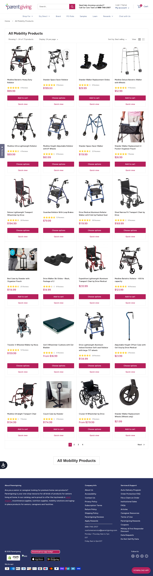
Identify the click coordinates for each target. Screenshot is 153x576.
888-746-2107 (104, 8)
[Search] (72, 6)
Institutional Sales (129, 501)
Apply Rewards (91, 521)
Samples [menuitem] (83, 16)
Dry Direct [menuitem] (43, 16)
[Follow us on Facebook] (133, 556)
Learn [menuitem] (95, 16)
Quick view (22, 104)
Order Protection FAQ (130, 494)
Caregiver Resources (130, 513)
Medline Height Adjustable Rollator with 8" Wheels (58, 147)
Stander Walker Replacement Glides (94, 80)
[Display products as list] (143, 39)
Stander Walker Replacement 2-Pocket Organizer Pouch (128, 147)
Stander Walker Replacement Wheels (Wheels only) (127, 415)
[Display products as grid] (139, 39)
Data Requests (127, 535)
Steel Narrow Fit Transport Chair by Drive (130, 213)
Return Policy (91, 509)
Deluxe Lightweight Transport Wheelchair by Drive (20, 213)
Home (7, 21)
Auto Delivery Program (131, 490)
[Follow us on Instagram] (142, 556)
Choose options (58, 98)
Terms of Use (127, 517)
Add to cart (23, 98)
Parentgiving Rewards (130, 521)
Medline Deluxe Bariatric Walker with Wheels (128, 81)
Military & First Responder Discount (132, 529)
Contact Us (90, 498)
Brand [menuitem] (58, 16)
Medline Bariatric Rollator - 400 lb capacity (129, 280)
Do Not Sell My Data (130, 539)
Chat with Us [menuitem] (124, 16)
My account (121, 8)
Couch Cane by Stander (53, 414)
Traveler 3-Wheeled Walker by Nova (22, 345)
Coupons (125, 525)
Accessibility (90, 494)
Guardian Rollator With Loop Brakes (58, 212)
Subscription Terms (93, 505)
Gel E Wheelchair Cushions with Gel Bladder (58, 346)
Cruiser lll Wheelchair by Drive (91, 414)
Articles (124, 509)
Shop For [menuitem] (26, 16)
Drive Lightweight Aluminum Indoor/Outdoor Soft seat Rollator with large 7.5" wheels (93, 348)
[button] (139, 6)
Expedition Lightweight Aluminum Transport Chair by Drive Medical (93, 280)
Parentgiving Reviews (94, 517)
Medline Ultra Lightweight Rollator (22, 146)
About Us (89, 490)
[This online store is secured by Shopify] (12, 558)
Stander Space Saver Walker (91, 146)
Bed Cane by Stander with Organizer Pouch (18, 280)
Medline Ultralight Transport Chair (21, 414)
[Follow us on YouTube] (146, 556)
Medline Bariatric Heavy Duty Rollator (19, 81)
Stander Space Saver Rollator (55, 80)
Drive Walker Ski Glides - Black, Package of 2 (56, 280)
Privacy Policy (91, 501)
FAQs (123, 505)
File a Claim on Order (130, 498)
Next (140, 445)
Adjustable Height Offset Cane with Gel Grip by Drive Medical (130, 346)
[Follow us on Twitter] (137, 556)
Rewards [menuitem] (107, 16)
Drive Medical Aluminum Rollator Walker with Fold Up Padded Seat (93, 213)
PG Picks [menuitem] (70, 16)
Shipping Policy (91, 513)
